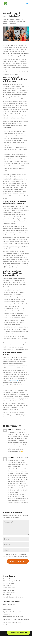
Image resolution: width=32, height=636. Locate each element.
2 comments (12, 23)
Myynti (5, 23)
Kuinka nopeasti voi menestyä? (12, 622)
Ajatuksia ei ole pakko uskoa (11, 625)
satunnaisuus (14, 380)
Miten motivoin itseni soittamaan (13, 617)
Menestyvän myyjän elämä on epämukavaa (16, 619)
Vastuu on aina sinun (9, 604)
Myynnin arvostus (8, 21)
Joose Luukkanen (10, 19)
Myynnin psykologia (20, 21)
